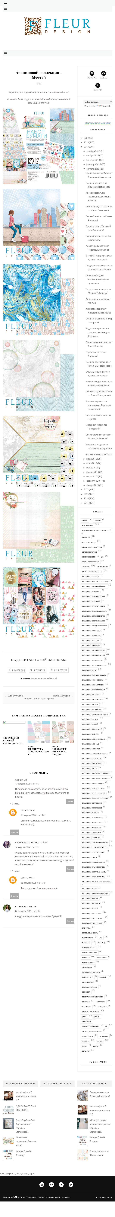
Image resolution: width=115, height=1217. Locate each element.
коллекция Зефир (89, 670)
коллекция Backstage (91, 903)
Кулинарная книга (90, 933)
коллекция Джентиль (91, 645)
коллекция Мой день (90, 734)
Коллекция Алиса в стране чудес (96, 581)
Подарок (102, 977)
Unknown (28, 810)
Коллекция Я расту (90, 898)
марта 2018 (92, 476)
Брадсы (97, 520)
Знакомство (102, 567)
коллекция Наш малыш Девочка (95, 773)
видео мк (86, 537)
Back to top (103, 1198)
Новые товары (88, 962)
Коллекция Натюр (89, 768)
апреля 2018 (92, 472)
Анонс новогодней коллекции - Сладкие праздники (97, 279)
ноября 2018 (92, 155)
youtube (103, 78)
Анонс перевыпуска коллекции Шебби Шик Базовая (98, 197)
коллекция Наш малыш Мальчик (96, 778)
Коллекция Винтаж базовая (93, 606)
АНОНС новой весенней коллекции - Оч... (13, 740)
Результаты (100, 1002)
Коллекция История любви (93, 690)
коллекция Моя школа (91, 759)
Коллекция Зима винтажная (94, 675)
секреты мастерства (91, 1012)
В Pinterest (60, 670)
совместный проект (90, 1026)
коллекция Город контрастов (94, 626)
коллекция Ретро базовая (92, 823)
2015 (86, 498)
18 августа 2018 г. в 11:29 (27, 847)
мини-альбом (87, 938)
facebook (98, 90)
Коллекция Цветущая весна (94, 872)
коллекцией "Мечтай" (39, 103)
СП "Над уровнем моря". (92, 1031)
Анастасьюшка (26, 906)
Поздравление (88, 982)
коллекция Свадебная (91, 832)
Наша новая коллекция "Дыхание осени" (26, 1141)
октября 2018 (93, 160)
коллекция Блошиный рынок (94, 586)
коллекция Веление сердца (93, 596)
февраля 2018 (93, 481)
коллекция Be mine (90, 908)
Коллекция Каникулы (91, 695)
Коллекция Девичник (91, 636)
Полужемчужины (89, 987)
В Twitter (39, 670)
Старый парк (87, 1036)
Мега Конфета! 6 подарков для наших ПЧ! (26, 1096)
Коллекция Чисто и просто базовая (97, 882)
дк (102, 557)
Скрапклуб (86, 1021)
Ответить (70, 801)
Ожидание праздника (91, 972)
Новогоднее (102, 957)
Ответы (15, 804)
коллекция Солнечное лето (93, 852)
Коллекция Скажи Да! (91, 837)
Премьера (86, 992)
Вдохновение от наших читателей (96, 530)
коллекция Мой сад (90, 744)
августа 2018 (92, 169)
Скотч (96, 1016)
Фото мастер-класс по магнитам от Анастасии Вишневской (99, 405)
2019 (86, 142)
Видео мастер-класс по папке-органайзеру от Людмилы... (98, 332)
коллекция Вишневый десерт (94, 611)
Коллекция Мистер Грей (92, 729)
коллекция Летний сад (91, 709)
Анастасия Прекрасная (31, 842)
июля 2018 (91, 459)
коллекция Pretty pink (91, 913)
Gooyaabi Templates (60, 1197)
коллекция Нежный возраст (93, 788)
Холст (84, 1046)
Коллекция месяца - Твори (99, 454)
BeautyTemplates (28, 1197)
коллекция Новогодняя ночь (94, 793)
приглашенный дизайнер (92, 997)
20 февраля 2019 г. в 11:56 (28, 911)
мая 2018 (91, 468)
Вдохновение (87, 525)
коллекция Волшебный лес (93, 616)
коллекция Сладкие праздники (95, 842)
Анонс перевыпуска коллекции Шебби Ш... (38, 750)
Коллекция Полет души (92, 808)
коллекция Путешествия (92, 818)
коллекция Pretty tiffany (93, 918)
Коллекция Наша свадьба (93, 783)
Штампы (85, 1051)
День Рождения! (88, 557)
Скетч (84, 1016)
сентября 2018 (93, 164)
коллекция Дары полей (92, 631)
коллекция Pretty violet (92, 923)
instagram (92, 78)
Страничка (103, 1036)
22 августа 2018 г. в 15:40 (33, 883)
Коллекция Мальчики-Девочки (95, 714)
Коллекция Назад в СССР (92, 764)
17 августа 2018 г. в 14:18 (27, 784)
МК (101, 938)
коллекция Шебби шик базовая (95, 893)
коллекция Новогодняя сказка (95, 798)
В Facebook (18, 670)
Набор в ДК (101, 943)
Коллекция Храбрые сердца (93, 867)
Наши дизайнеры (89, 948)
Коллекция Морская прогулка (95, 754)
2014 (86, 503)
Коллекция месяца (90, 719)
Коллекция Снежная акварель (94, 847)
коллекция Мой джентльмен (94, 739)
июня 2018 (91, 463)
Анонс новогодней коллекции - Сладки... (59, 750)
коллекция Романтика (91, 827)
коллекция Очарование (92, 803)
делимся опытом (89, 552)
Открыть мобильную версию (39, 698)
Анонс (34, 678)
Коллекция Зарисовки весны (94, 665)
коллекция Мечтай (47, 678)
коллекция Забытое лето (92, 660)
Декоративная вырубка (92, 547)
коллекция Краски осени (92, 700)
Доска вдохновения (90, 562)
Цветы (96, 1046)
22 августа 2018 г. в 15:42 (33, 815)
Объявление (87, 967)
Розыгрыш (86, 1007)
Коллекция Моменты (91, 749)
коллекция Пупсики (90, 813)
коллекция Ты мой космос (93, 862)
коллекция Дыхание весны (93, 650)
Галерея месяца (89, 542)
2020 (86, 138)
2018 (86, 147)
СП (106, 1026)
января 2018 (92, 485)
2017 (86, 489)
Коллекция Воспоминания (93, 621)
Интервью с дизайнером (92, 572)
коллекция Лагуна (90, 704)
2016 (86, 494)
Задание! (86, 567)
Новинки (86, 957)
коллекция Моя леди (90, 576)
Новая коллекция (89, 952)
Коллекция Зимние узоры (92, 680)
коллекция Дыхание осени (93, 655)
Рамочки (86, 1002)
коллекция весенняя (91, 601)
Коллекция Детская (90, 640)
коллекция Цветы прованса (93, 877)
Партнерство (87, 977)
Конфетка (86, 928)
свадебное (102, 1007)
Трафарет (86, 1041)
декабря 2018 (93, 151)
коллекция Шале (89, 888)
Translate (106, 106)
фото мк (100, 1041)
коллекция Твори (89, 857)
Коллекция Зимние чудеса (93, 685)
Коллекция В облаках (91, 591)
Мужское (86, 943)
